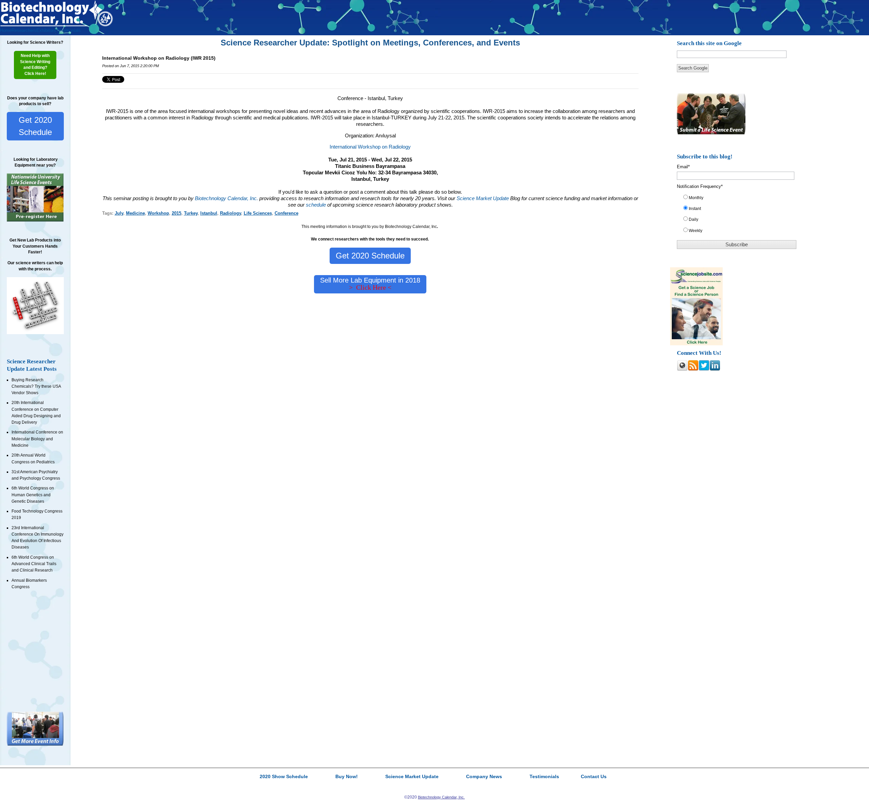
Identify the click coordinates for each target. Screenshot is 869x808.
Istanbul (208, 213)
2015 (176, 213)
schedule (316, 205)
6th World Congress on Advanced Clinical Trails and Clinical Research (34, 564)
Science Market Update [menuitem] (412, 777)
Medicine (135, 213)
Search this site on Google (709, 43)
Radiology (230, 213)
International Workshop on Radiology (370, 147)
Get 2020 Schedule (35, 126)
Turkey (191, 213)
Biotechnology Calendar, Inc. (226, 198)
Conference (286, 213)
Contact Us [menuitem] (594, 777)
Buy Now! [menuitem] (346, 777)
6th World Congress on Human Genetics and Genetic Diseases (33, 495)
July (119, 213)
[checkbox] (740, 215)
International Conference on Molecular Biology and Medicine (37, 439)
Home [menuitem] (6, 30)
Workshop (158, 213)
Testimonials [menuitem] (68, 30)
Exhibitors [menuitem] (46, 30)
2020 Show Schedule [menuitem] (284, 777)
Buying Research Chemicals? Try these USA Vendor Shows (36, 387)
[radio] (740, 199)
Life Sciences (258, 213)
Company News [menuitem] (484, 777)
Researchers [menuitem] (24, 30)
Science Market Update (483, 198)
